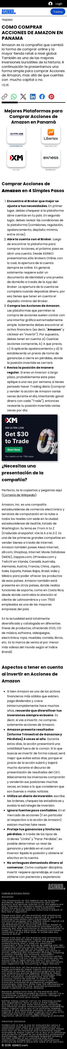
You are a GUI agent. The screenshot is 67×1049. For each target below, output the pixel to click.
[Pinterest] (51, 96)
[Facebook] (42, 96)
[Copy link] (4, 96)
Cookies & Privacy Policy (16, 893)
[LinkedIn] (33, 96)
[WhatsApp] (14, 96)
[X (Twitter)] (23, 96)
